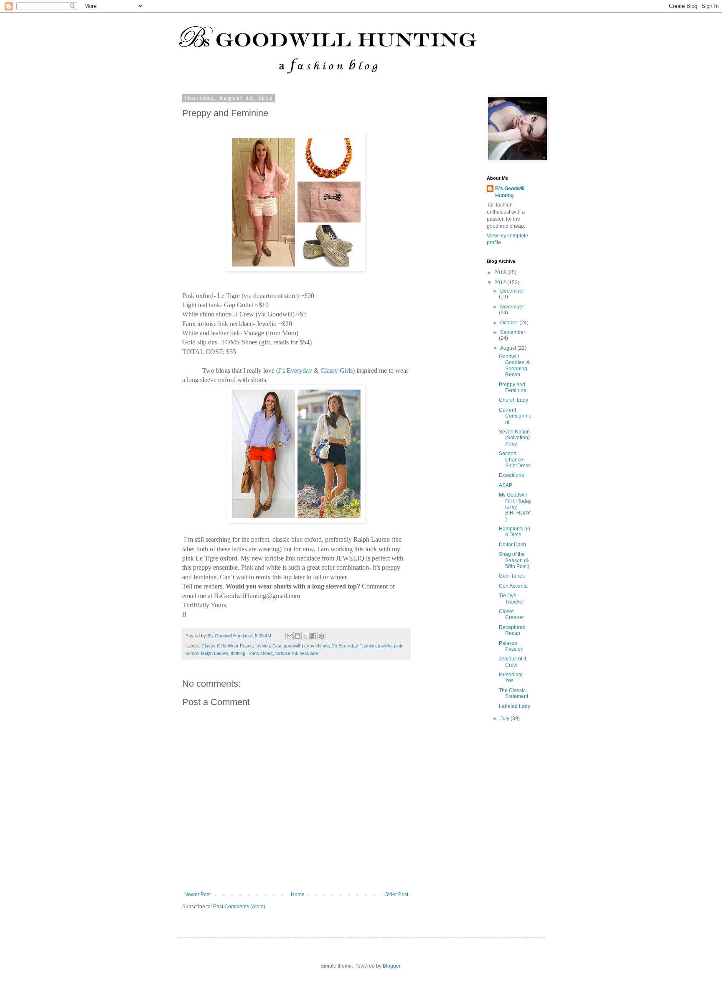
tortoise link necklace (296, 653)
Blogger (391, 966)
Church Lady (513, 400)
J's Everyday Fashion (353, 645)
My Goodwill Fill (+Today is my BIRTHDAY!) (515, 507)
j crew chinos (315, 645)
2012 (500, 282)
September (512, 332)
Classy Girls (336, 370)
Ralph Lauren (214, 653)
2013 (500, 272)
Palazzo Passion (511, 646)
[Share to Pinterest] (321, 636)
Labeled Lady (514, 706)
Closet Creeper (511, 614)
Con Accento (513, 586)
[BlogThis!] (297, 636)
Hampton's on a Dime (514, 532)
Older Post (396, 894)
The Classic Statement (513, 693)
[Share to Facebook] (313, 636)
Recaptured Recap (512, 630)
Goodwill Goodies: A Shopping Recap (514, 365)
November (512, 307)
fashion (262, 645)
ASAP (505, 485)
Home (298, 894)
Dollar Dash (512, 545)
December (512, 291)
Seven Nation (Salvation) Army (514, 438)
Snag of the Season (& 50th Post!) (514, 560)
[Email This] (289, 636)
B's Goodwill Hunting (509, 192)
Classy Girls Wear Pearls (227, 645)
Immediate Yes (511, 677)
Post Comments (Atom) (239, 907)
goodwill (292, 645)
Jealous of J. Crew (513, 662)
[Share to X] (305, 636)
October (509, 323)
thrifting (238, 653)
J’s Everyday (295, 370)
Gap (276, 645)
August (508, 348)
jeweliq (385, 645)
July (505, 718)
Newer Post (197, 894)
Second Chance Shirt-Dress (515, 460)
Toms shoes (260, 653)
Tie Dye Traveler (511, 598)
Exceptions (511, 475)
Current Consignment (515, 416)
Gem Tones (512, 576)
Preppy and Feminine (512, 387)
